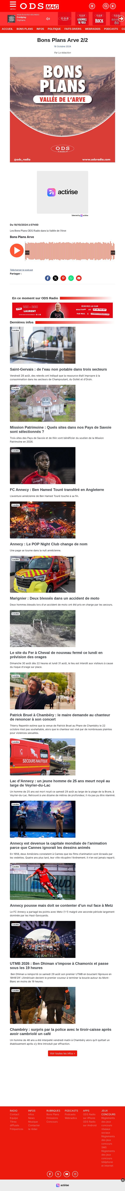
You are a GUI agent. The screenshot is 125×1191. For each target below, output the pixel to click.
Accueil (7, 29)
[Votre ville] (92, 6)
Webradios (92, 29)
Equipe (14, 1118)
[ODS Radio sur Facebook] (50, 1174)
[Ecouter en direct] (113, 6)
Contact (14, 1114)
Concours (52, 1121)
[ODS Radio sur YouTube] (67, 1174)
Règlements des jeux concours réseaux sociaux (108, 1125)
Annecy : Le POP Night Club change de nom (48, 544)
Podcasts (111, 29)
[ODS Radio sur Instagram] (75, 1174)
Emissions (52, 1118)
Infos (40, 29)
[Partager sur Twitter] (54, 279)
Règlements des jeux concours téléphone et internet (108, 1158)
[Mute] (48, 18)
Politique (54, 29)
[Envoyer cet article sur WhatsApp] (70, 279)
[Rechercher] (106, 6)
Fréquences (16, 1129)
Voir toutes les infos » (62, 1053)
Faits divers (72, 29)
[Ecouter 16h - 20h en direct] (62, 310)
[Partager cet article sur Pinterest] (62, 279)
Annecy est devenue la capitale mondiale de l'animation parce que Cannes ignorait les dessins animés (58, 845)
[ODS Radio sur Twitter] (58, 1174)
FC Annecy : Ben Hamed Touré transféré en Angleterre (57, 490)
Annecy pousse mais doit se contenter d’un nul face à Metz (61, 905)
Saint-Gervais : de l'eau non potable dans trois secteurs (58, 369)
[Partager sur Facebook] (46, 279)
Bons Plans (25, 29)
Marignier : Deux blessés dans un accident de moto (54, 598)
